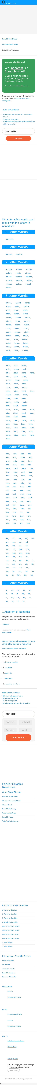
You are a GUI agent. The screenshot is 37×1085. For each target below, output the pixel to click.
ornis (8, 384)
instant (8, 273)
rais (22, 479)
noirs (24, 376)
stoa (29, 501)
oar (14, 553)
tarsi (32, 420)
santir (26, 328)
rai (27, 557)
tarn (7, 509)
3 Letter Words (7, 946)
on (12, 597)
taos (29, 505)
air (13, 538)
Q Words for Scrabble (9, 922)
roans (8, 395)
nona (15, 472)
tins (14, 512)
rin (33, 560)
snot (22, 494)
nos (27, 549)
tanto (24, 417)
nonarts (9, 280)
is (12, 594)
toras (24, 428)
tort (21, 519)
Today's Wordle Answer (10, 821)
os (24, 597)
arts (15, 461)
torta (8, 431)
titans (8, 347)
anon (22, 457)
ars (14, 542)
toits (15, 428)
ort (20, 557)
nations (19, 277)
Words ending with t (10, 701)
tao (7, 571)
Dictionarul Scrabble (9, 977)
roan (22, 487)
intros (25, 314)
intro (7, 373)
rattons (9, 284)
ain (7, 538)
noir (7, 472)
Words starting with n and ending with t (16, 703)
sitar (7, 406)
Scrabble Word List (14, 997)
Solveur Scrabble (8, 961)
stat (14, 501)
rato (14, 483)
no (29, 594)
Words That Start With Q (10, 930)
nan (7, 549)
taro (14, 509)
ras (14, 560)
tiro (28, 512)
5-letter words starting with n (13, 696)
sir (26, 564)
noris (25, 380)
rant (7, 483)
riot (14, 487)
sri (21, 568)
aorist (27, 303)
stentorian (8, 678)
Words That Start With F (10, 934)
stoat (24, 413)
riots (31, 391)
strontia (19, 254)
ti (18, 601)
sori (15, 498)
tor (25, 575)
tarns (8, 420)
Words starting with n (10, 698)
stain (16, 409)
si (30, 597)
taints (24, 339)
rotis (16, 398)
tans (22, 505)
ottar (24, 384)
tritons (8, 288)
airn (15, 454)
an (12, 590)
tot (32, 575)
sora (7, 498)
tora (21, 516)
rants (24, 387)
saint (24, 398)
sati (7, 494)
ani (32, 538)
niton (8, 376)
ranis (16, 387)
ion (20, 546)
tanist (8, 343)
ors (14, 557)
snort (15, 406)
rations (29, 280)
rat (20, 560)
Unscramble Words (9, 813)
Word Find (11, 3)
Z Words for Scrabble (9, 914)
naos (24, 468)
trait (31, 431)
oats (23, 476)
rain (15, 479)
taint (15, 417)
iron (29, 465)
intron (16, 314)
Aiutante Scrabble (8, 969)
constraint (8, 673)
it (17, 594)
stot (7, 505)
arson (16, 369)
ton (18, 575)
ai (6, 590)
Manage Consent (14, 1070)
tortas (16, 347)
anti (30, 457)
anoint (18, 303)
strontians (16, 684)
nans (8, 468)
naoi (16, 468)
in (6, 594)
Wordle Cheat (7, 805)
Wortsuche (6, 965)
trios (16, 435)
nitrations (7, 662)
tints (15, 424)
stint (7, 413)
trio (14, 523)
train (23, 431)
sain (21, 490)
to (23, 601)
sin (20, 564)
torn (7, 519)
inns (22, 461)
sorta (8, 409)
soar (29, 494)
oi (6, 597)
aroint (17, 306)
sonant (17, 332)
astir (24, 369)
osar (7, 479)
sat (13, 564)
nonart (26, 321)
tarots (16, 343)
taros (16, 420)
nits (31, 468)
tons (14, 516)
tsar (28, 523)
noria (17, 380)
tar (14, 571)
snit (14, 494)
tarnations (8, 667)
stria (31, 413)
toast (8, 428)
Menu (34, 2)
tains (8, 417)
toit (7, 516)
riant (24, 391)
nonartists (8, 684)
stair (24, 409)
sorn (22, 498)
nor (20, 549)
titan (31, 424)
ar (18, 590)
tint (21, 512)
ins (13, 546)
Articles (10, 991)
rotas (8, 398)
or (18, 597)
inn (7, 546)
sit (32, 564)
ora (7, 557)
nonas (8, 380)
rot (7, 564)
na (23, 594)
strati (16, 339)
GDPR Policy (12, 1047)
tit (12, 575)
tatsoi (25, 343)
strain (25, 336)
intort (8, 314)
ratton (17, 328)
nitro (16, 376)
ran (7, 560)
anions (8, 303)
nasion (8, 317)
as (24, 590)
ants (7, 461)
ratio (7, 391)
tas (20, 571)
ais (20, 538)
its (27, 546)
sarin (16, 402)
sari (29, 490)
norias (8, 325)
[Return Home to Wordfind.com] (4, 4)
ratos (16, 391)
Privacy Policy (13, 1059)
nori (23, 472)
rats (22, 483)
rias (29, 483)
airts (16, 365)
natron (27, 317)
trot (21, 523)
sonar (24, 406)
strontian (9, 239)
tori (29, 516)
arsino (26, 306)
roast (17, 395)
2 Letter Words (7, 942)
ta (13, 601)
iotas (16, 373)
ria (27, 560)
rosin (25, 395)
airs (22, 454)
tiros (23, 424)
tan (27, 568)
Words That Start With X (10, 938)
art (20, 542)
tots (7, 523)
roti (7, 490)
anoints (9, 269)
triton (16, 350)
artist (8, 310)
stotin (17, 336)
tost (28, 519)
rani (29, 479)
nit (14, 549)
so (7, 601)
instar (25, 310)
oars (7, 476)
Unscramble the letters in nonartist (14, 648)
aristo (8, 306)
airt (29, 454)
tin (33, 571)
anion (24, 365)
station (18, 284)
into (7, 465)
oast (15, 476)
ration (26, 325)
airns (8, 365)
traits (8, 350)
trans (8, 435)
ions (14, 465)
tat (26, 571)
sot (14, 568)
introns (9, 277)
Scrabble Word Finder (9, 797)
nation (18, 317)
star (7, 501)
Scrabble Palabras (8, 973)
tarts (7, 424)
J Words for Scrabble (9, 910)
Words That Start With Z (10, 926)
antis (8, 369)
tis (7, 575)
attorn (16, 310)
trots (7, 439)
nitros (17, 321)
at (30, 590)
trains (25, 347)
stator (8, 336)
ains (7, 454)
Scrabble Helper (7, 817)
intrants (9, 254)
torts (15, 431)
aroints (19, 269)
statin (26, 332)
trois (23, 435)
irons (24, 373)
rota (29, 487)
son (7, 568)
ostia (16, 384)
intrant (27, 273)
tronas (25, 350)
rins (7, 487)
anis (14, 457)
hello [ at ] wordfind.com (16, 1041)
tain (14, 505)
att (27, 542)
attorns (29, 269)
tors (14, 519)
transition (15, 662)
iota (22, 465)
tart (29, 509)
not (7, 553)
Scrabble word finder (15, 1014)
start (32, 409)
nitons (8, 321)
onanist (19, 280)
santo (8, 402)
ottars (17, 325)
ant (7, 542)
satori (8, 332)
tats (7, 512)
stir (21, 501)
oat (20, 553)
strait (8, 339)
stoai (15, 413)
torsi (32, 428)
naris (32, 373)
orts (30, 476)
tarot (24, 420)
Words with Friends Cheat (11, 801)
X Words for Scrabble (9, 918)
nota (30, 472)
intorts (18, 273)
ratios (8, 328)
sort (30, 498)
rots (14, 490)
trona (32, 435)
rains (8, 387)
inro (30, 461)
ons (27, 553)
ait (26, 538)
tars (22, 509)
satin (25, 402)
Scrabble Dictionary (9, 809)
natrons (29, 277)
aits (7, 457)
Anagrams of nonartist (10, 119)
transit (28, 284)
